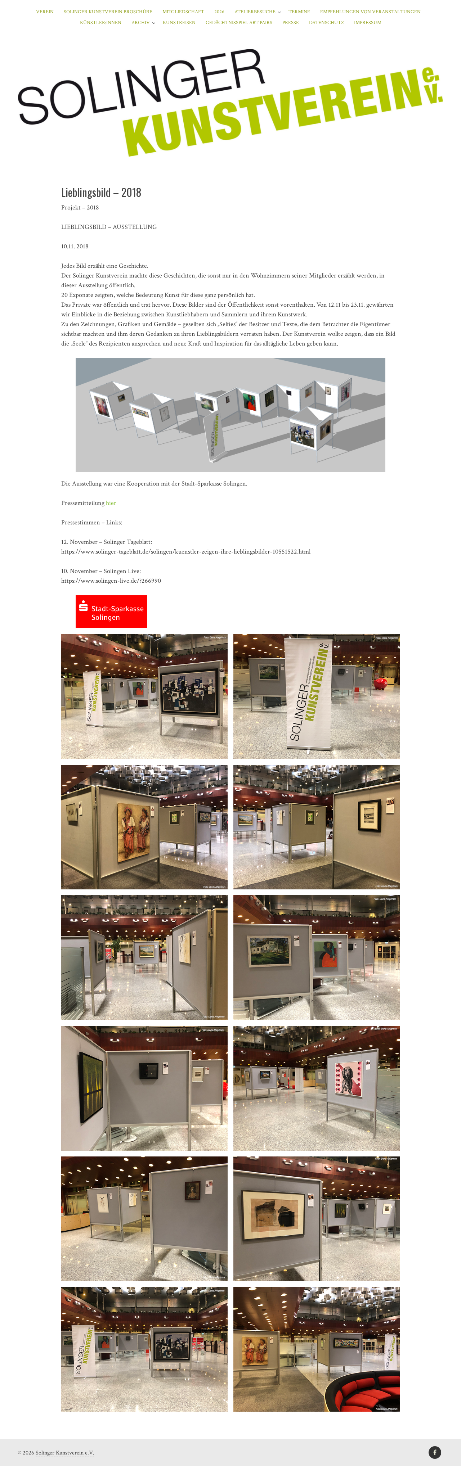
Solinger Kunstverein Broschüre (108, 12)
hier (111, 503)
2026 (219, 12)
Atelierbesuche (255, 12)
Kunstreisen (179, 22)
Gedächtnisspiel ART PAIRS (239, 22)
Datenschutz (326, 22)
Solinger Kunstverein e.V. (65, 1453)
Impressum (367, 22)
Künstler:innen (100, 22)
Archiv (140, 22)
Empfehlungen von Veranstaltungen (370, 12)
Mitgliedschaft (183, 12)
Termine (299, 12)
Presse (290, 22)
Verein (45, 12)
